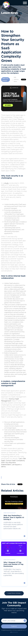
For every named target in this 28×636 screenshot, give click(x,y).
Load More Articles (14, 593)
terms (25, 630)
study (6, 183)
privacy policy (15, 632)
